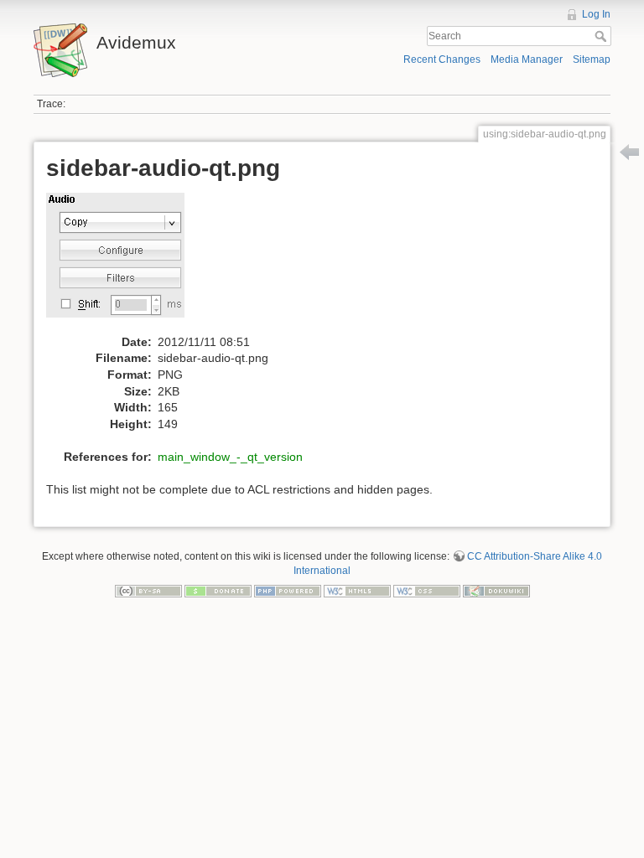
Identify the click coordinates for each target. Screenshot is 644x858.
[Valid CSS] (426, 590)
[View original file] (124, 262)
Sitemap (591, 59)
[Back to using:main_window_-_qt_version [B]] (629, 151)
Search (602, 36)
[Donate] (218, 590)
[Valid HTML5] (357, 590)
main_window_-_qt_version (230, 456)
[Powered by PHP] (287, 590)
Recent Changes (441, 59)
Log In (596, 14)
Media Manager (527, 59)
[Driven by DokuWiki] (496, 590)
